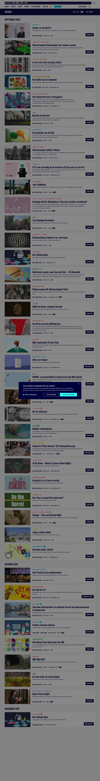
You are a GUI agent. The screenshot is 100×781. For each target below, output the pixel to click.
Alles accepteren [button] (68, 394)
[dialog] (50, 390)
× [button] (78, 383)
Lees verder (70, 390)
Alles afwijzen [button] (51, 394)
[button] (30, 394)
